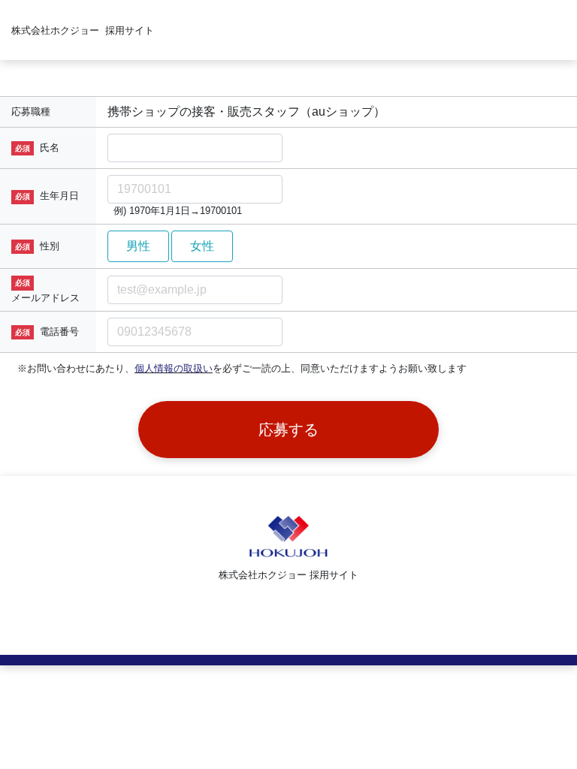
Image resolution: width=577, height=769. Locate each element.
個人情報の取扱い (173, 368)
